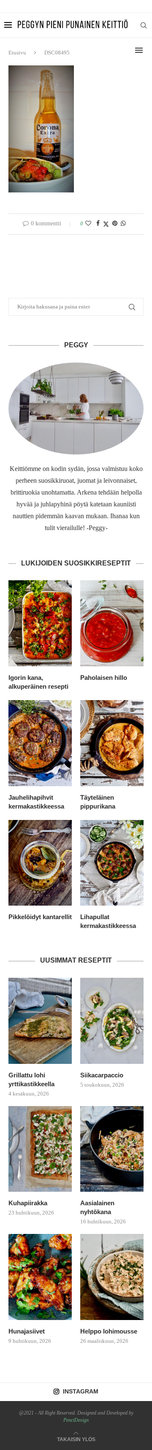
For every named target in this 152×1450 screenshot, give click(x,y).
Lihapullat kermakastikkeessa (108, 921)
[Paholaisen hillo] (112, 623)
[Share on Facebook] (98, 223)
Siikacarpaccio (101, 1075)
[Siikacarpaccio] (112, 1021)
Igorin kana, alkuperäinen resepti (38, 682)
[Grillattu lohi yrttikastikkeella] (40, 1021)
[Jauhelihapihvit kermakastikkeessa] (40, 743)
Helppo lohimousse (108, 1331)
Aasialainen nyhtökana (97, 1207)
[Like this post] (88, 223)
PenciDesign (76, 1420)
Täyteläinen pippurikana (97, 802)
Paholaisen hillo (103, 677)
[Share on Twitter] (106, 224)
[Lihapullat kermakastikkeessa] (112, 863)
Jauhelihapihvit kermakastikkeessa (36, 802)
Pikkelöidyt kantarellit (40, 916)
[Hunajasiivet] (40, 1277)
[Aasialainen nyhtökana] (112, 1149)
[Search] (143, 25)
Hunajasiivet (26, 1331)
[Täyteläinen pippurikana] (112, 743)
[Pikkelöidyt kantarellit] (40, 863)
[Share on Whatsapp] (123, 223)
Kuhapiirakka (27, 1203)
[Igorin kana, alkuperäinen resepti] (40, 623)
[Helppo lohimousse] (112, 1277)
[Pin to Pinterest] (114, 223)
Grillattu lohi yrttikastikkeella (31, 1079)
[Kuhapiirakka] (40, 1149)
